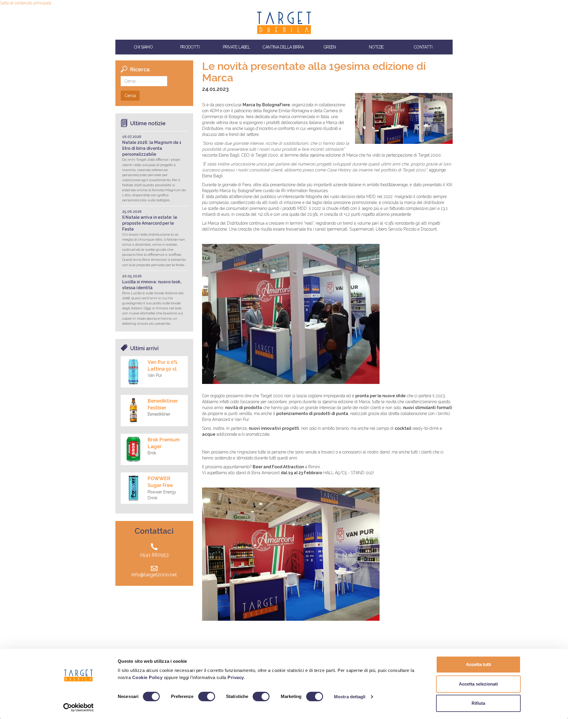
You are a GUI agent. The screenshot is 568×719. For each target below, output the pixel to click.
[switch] (206, 696)
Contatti (423, 47)
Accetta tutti (478, 664)
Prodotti (189, 47)
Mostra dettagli (350, 696)
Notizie (376, 47)
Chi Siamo (143, 47)
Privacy (235, 677)
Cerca (130, 95)
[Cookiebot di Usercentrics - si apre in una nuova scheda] (78, 707)
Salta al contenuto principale (25, 3)
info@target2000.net (154, 575)
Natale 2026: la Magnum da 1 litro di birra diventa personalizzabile (151, 148)
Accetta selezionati (478, 683)
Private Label (236, 47)
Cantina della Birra (283, 47)
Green (329, 47)
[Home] (284, 23)
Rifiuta (478, 703)
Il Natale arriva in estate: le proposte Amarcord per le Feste (149, 223)
